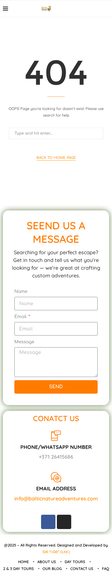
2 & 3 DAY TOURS (18, 568)
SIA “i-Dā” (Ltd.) (56, 551)
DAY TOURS (75, 561)
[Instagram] (64, 522)
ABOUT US (46, 561)
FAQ (105, 568)
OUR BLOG (52, 568)
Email (21, 316)
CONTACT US (81, 568)
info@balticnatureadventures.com (56, 498)
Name (20, 291)
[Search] (106, 8)
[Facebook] (94, 8)
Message (24, 342)
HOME (23, 561)
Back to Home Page (56, 158)
